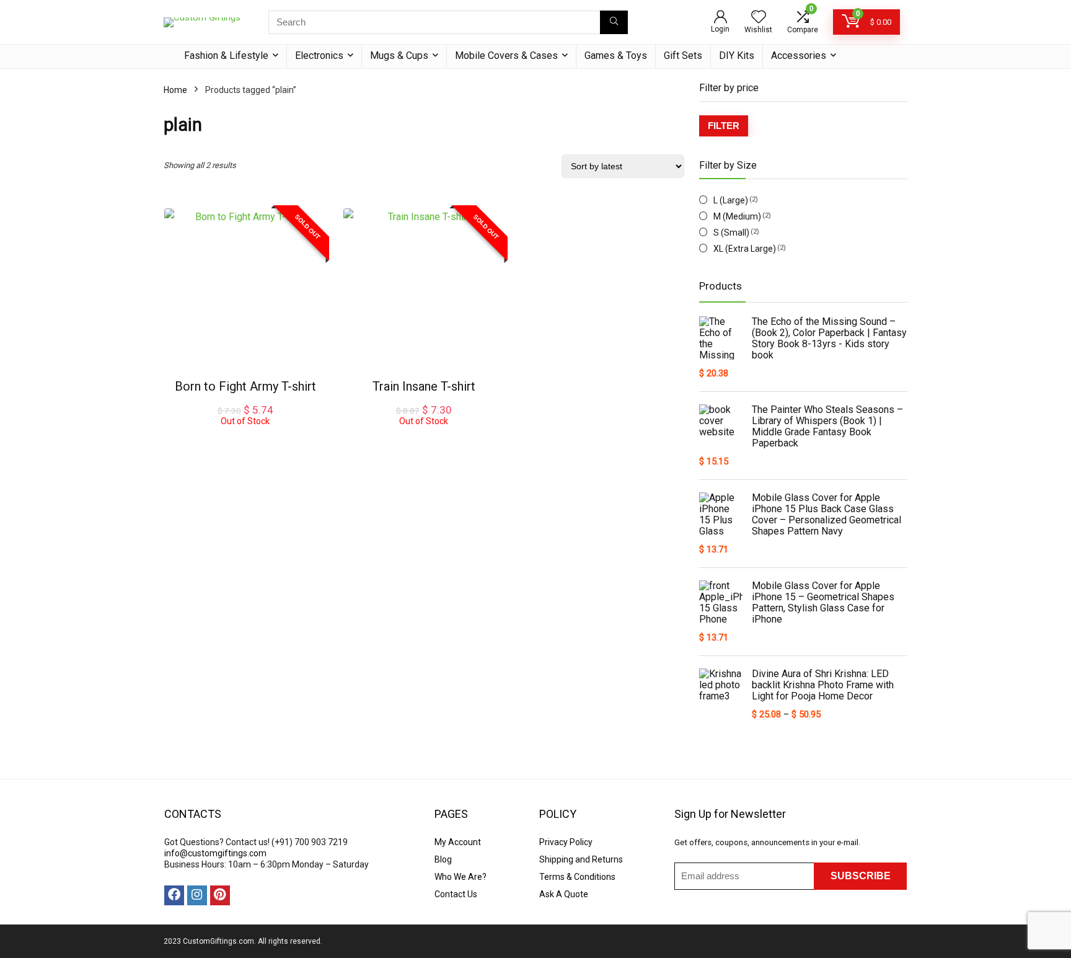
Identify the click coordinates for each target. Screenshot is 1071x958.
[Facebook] (174, 895)
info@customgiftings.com (215, 853)
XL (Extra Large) (744, 249)
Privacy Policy (566, 842)
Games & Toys (615, 55)
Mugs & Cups (399, 55)
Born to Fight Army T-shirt (245, 386)
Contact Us (455, 894)
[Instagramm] (197, 895)
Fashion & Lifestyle (226, 55)
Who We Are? (460, 877)
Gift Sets (683, 55)
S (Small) (731, 232)
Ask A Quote (563, 894)
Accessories (798, 55)
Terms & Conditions (577, 877)
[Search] (614, 22)
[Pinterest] (220, 895)
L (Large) (730, 200)
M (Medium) (737, 216)
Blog (443, 859)
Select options (245, 438)
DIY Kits (736, 55)
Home (175, 90)
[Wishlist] (758, 18)
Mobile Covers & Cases (506, 55)
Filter (723, 125)
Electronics (319, 55)
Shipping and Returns (581, 859)
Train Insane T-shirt (423, 386)
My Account (457, 842)
